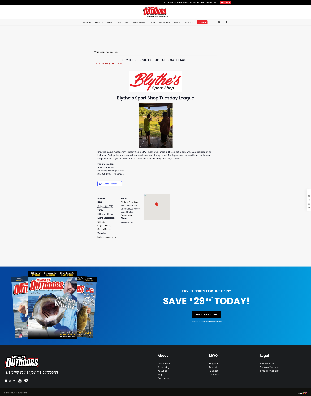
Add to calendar (110, 183)
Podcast (213, 370)
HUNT (127, 22)
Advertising (163, 367)
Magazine (214, 363)
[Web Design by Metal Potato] (302, 394)
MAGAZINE (87, 22)
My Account (164, 363)
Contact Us (163, 378)
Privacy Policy (267, 363)
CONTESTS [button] (189, 22)
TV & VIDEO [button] (99, 22)
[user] (227, 22)
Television (214, 367)
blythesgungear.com (106, 236)
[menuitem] (87, 22)
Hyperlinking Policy (269, 370)
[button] (6, 381)
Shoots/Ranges (104, 229)
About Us (162, 370)
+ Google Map (128, 213)
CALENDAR (177, 22)
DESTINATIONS (164, 22)
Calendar (214, 374)
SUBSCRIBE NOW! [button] (206, 314)
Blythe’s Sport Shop (130, 202)
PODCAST (110, 22)
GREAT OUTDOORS (140, 22)
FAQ (160, 374)
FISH (119, 22)
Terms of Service (269, 367)
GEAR (153, 22)
